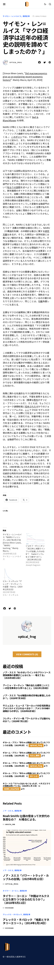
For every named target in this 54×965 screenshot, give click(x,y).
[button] (4, 4)
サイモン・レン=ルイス (12, 16)
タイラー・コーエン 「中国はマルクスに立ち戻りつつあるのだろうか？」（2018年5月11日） (26, 899)
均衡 (40, 301)
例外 (36, 400)
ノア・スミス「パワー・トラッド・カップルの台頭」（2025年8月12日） (26, 877)
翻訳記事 (26, 16)
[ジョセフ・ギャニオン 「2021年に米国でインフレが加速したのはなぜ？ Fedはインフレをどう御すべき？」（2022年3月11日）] (36, 538)
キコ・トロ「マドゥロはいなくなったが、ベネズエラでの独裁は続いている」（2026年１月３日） (26, 784)
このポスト (16, 137)
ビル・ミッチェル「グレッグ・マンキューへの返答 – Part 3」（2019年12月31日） (12, 585)
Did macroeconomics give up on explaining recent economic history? (25, 77)
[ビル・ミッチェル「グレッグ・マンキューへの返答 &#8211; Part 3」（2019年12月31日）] (13, 574)
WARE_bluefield (11, 788)
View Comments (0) (27, 654)
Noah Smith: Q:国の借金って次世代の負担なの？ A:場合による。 (26, 817)
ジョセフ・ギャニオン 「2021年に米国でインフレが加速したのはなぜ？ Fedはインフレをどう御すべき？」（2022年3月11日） (35, 552)
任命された (30, 406)
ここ (27, 409)
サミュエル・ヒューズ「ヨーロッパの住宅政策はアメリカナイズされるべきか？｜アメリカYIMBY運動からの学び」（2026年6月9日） (26, 708)
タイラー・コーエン (10, 891)
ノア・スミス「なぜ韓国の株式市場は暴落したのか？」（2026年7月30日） (26, 697)
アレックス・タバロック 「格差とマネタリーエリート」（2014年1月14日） (26, 921)
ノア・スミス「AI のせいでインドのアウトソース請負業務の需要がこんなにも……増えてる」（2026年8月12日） (26, 675)
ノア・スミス (8, 811)
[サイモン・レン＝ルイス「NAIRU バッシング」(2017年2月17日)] (14, 546)
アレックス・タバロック (12, 914)
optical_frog (15, 62)
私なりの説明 (13, 187)
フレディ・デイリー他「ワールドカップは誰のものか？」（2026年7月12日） (26, 720)
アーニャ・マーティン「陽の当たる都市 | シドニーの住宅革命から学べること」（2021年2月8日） (26, 686)
